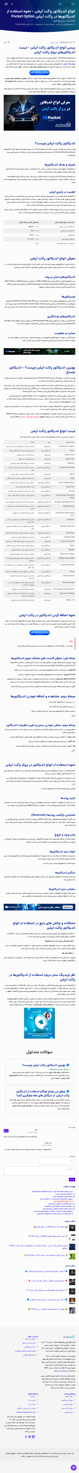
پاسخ (6, 1131)
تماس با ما (32, 1400)
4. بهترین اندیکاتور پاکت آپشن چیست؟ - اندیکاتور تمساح (57, 1199)
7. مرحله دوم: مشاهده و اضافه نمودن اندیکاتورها (59, 1206)
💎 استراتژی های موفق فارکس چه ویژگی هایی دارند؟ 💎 (46, 1290)
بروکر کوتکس (68, 1412)
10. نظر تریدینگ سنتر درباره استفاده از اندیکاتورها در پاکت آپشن (55, 1214)
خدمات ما (32, 1404)
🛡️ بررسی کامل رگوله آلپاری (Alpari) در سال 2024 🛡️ (47, 1236)
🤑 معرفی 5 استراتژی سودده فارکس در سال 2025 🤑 (47, 1309)
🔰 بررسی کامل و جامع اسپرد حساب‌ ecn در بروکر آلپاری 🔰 (45, 1255)
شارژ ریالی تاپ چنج (29, 1343)
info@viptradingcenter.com (26, 1412)
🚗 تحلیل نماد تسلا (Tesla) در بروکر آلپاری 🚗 (50, 1226)
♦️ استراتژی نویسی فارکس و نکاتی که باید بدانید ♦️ (47, 1280)
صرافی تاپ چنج (30, 1339)
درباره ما (33, 1396)
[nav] (5, 4)
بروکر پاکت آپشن (67, 1408)
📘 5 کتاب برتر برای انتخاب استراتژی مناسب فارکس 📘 (47, 1299)
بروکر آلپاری (69, 1396)
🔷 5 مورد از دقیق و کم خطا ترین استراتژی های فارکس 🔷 (46, 1271)
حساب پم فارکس (30, 1347)
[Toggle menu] (74, 1468)
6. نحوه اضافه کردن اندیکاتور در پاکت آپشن (60, 1204)
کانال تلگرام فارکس (29, 1355)
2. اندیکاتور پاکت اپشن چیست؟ (64, 1194)
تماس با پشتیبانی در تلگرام (26, 1408)
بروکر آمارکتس (68, 1404)
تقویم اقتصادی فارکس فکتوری (25, 1351)
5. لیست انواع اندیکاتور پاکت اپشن (63, 1201)
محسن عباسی (54, 43)
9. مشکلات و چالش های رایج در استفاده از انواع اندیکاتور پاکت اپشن (53, 1211)
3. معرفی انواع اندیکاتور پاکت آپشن (63, 1196)
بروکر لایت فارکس (67, 1400)
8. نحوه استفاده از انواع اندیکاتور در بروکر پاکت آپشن (58, 1209)
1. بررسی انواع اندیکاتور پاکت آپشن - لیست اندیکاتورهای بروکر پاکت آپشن (52, 1191)
